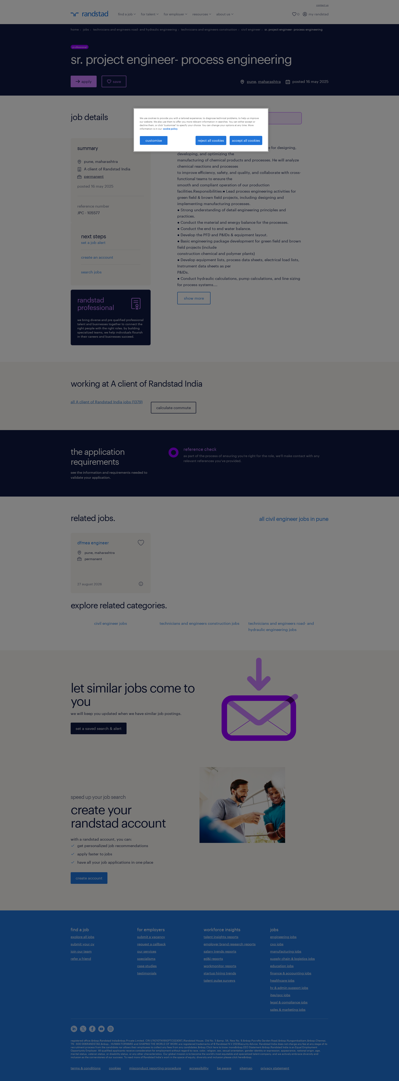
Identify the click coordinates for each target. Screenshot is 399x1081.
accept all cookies (246, 140)
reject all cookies (211, 140)
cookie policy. (170, 128)
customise (153, 140)
